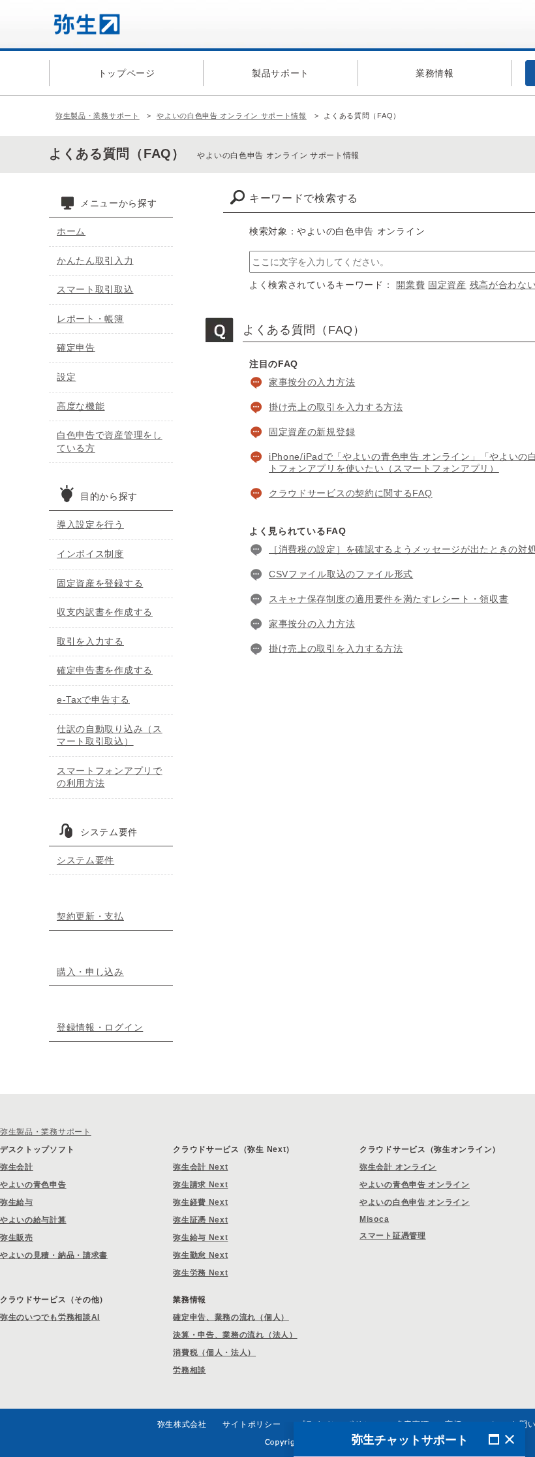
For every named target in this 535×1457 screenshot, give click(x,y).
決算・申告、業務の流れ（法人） (235, 1334)
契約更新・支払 (90, 916)
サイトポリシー (251, 1424)
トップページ (126, 73)
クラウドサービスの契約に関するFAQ (351, 493)
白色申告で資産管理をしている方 (109, 441)
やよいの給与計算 (33, 1220)
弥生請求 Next (200, 1184)
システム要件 (85, 860)
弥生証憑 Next (200, 1220)
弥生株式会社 (182, 1424)
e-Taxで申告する (93, 699)
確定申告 (76, 347)
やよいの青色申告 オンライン (414, 1184)
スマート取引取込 (95, 289)
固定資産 (447, 285)
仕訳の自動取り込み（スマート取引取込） (109, 735)
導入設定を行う (90, 524)
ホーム (71, 231)
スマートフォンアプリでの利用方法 (109, 777)
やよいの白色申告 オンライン (414, 1202)
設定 (66, 377)
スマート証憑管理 (392, 1235)
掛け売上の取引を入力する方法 (336, 407)
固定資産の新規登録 (312, 431)
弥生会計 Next (200, 1167)
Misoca (374, 1219)
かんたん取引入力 (95, 260)
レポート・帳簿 (90, 318)
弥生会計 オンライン (397, 1167)
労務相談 (189, 1370)
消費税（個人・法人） (214, 1352)
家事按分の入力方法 (312, 382)
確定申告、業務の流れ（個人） (231, 1317)
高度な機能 (81, 406)
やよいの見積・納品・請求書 (54, 1255)
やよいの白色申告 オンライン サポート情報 (232, 116)
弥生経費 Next (200, 1202)
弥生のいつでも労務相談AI (50, 1317)
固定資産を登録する (100, 583)
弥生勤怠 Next (200, 1255)
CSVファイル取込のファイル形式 (341, 574)
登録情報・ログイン (100, 1027)
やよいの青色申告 (33, 1184)
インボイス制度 (90, 554)
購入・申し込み (90, 972)
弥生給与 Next (200, 1237)
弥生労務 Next (200, 1272)
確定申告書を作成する (105, 670)
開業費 (410, 285)
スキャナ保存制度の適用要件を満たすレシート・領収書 (389, 599)
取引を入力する (90, 641)
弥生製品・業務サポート (97, 116)
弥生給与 (16, 1202)
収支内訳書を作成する (105, 612)
